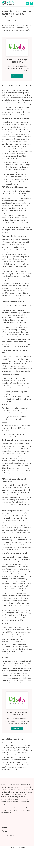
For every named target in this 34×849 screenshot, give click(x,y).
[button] (27, 3)
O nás (4, 823)
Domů (4, 819)
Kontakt (5, 827)
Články (4, 831)
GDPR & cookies (8, 835)
